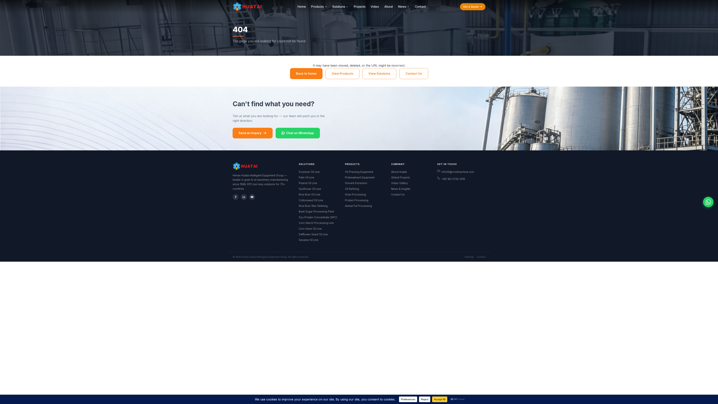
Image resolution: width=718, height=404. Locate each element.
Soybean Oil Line (309, 171)
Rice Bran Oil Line (309, 194)
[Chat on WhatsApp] (708, 202)
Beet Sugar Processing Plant (316, 211)
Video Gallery (399, 183)
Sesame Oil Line (308, 239)
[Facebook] (236, 197)
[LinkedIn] (244, 197)
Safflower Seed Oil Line (313, 234)
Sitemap (469, 256)
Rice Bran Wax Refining (313, 205)
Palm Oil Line (306, 177)
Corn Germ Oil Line (310, 228)
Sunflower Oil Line (310, 188)
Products (317, 6)
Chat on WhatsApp (300, 133)
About (388, 6)
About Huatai (399, 171)
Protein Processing (356, 200)
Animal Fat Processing (358, 205)
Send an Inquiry (250, 133)
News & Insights (400, 188)
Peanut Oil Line (308, 183)
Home (301, 6)
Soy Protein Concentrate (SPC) (318, 217)
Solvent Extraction (356, 183)
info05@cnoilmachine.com (458, 171)
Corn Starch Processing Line (316, 222)
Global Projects (400, 177)
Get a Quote (471, 6)
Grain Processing (355, 194)
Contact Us (414, 73)
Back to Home (306, 73)
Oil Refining (352, 188)
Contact (420, 6)
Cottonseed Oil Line (311, 200)
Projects (359, 6)
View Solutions (379, 73)
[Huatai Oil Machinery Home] (248, 6)
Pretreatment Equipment (360, 177)
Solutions (338, 6)
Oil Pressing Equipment (359, 171)
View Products (342, 73)
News (402, 6)
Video (375, 6)
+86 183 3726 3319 (453, 178)
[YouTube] (252, 197)
